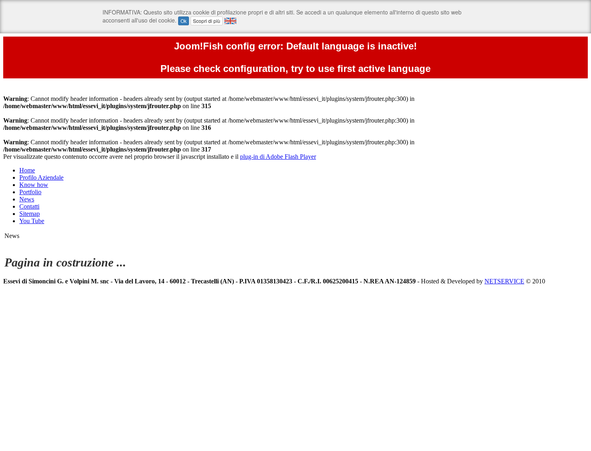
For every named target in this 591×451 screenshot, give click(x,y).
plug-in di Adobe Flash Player (278, 156)
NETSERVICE (504, 281)
